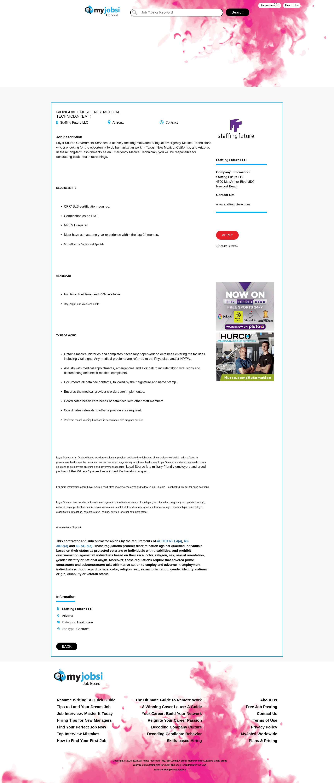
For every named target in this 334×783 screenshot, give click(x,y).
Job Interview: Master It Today (85, 713)
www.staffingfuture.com (233, 204)
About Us (268, 700)
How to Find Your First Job (81, 741)
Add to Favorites (229, 246)
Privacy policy (178, 769)
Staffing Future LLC (231, 160)
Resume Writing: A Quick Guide (86, 700)
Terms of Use (265, 720)
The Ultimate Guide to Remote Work (168, 700)
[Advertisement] (167, 50)
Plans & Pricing (263, 741)
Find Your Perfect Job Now (81, 727)
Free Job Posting (261, 707)
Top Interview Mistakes (78, 734)
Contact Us (267, 713)
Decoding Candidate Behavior (174, 734)
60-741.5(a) (84, 546)
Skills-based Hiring (184, 741)
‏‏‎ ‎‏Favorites (269, 5)
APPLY (227, 235)
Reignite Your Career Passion (175, 720)
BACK (67, 646)
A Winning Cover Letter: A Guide (172, 707)
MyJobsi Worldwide (259, 734)
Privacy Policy (264, 727)
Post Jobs (292, 5)
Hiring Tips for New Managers (84, 720)
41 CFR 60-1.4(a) (169, 541)
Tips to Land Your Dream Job (84, 707)
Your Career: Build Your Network (172, 713)
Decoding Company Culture (176, 727)
